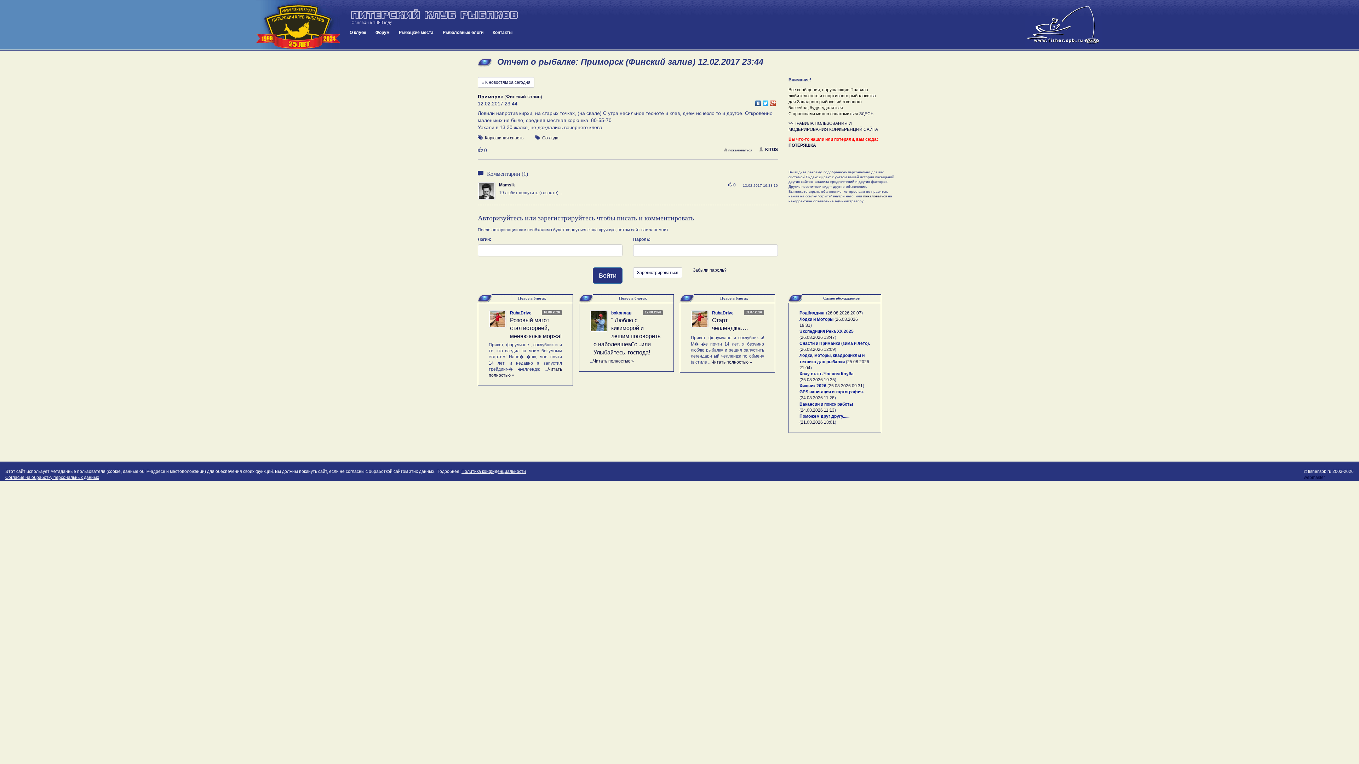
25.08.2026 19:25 (818, 379)
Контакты (502, 32)
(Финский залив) (510, 96)
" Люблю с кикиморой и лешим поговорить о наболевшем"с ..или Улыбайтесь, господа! (627, 336)
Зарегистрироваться (657, 272)
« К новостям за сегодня (506, 82)
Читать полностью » (613, 361)
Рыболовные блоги (463, 32)
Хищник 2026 (812, 385)
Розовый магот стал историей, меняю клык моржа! (536, 328)
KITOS (771, 149)
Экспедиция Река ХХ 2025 (826, 331)
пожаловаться (740, 150)
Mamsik (507, 185)
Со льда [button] (550, 137)
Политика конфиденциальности (493, 471)
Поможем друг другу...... (824, 416)
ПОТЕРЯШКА (802, 145)
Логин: (484, 239)
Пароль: (641, 239)
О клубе (358, 32)
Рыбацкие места (416, 32)
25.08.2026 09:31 (846, 385)
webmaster (1314, 477)
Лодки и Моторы (816, 319)
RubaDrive (521, 313)
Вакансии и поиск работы (826, 404)
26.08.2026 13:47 (818, 337)
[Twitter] (765, 101)
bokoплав (621, 313)
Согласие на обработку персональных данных (52, 477)
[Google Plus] (773, 101)
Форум (382, 32)
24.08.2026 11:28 (818, 397)
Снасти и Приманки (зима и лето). (834, 343)
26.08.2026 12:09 (818, 349)
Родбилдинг (812, 313)
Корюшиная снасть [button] (504, 137)
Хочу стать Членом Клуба (826, 373)
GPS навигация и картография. (831, 391)
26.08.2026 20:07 (844, 313)
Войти (608, 275)
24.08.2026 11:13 (818, 410)
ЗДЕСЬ (866, 113)
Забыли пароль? (710, 270)
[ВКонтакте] (758, 101)
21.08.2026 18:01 (818, 422)
